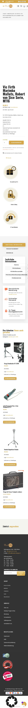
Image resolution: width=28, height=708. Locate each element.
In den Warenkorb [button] (10, 378)
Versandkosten (14, 107)
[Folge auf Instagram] (21, 1)
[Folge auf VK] (23, 1)
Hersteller (10, 13)
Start (4, 13)
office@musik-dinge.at (9, 2)
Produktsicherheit (12, 248)
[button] (14, 702)
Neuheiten (7, 597)
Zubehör (6, 591)
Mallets (6, 588)
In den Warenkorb (16, 142)
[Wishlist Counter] (24, 6)
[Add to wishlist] (5, 29)
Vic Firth (17, 13)
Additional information (14, 244)
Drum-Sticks (7, 585)
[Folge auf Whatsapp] (25, 1)
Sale (5, 594)
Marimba (5, 149)
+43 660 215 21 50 (11, 551)
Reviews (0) (9, 252)
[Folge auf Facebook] (19, 1)
